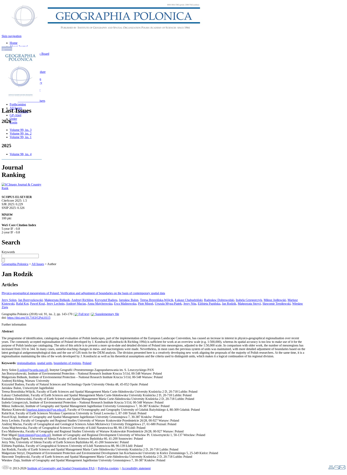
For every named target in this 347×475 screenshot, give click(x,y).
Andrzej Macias (76, 303)
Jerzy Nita (189, 303)
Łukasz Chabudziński (188, 300)
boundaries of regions (67, 363)
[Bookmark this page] (336, 468)
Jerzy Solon (9, 300)
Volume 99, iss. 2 (21, 133)
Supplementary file (106, 314)
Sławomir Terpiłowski (276, 303)
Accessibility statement (136, 468)
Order (13, 119)
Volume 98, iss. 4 (21, 154)
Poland (87, 363)
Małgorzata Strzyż (249, 303)
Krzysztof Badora (106, 300)
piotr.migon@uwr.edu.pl (34, 435)
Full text (83, 314)
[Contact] (342, 468)
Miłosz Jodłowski (275, 300)
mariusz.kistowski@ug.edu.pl (46, 409)
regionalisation (26, 363)
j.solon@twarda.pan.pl (32, 370)
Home (13, 43)
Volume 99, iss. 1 (21, 137)
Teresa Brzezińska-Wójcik (156, 300)
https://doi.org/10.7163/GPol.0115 (28, 317)
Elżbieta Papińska (209, 303)
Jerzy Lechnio (55, 303)
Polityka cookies (108, 468)
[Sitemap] (331, 468)
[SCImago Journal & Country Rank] (22, 188)
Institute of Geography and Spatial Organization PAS (61, 468)
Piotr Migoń (145, 303)
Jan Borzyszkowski (30, 300)
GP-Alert (15, 115)
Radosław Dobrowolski (219, 300)
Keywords (8, 252)
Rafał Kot (22, 303)
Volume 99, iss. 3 (21, 130)
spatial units (44, 363)
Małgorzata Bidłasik (57, 300)
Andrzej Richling (82, 300)
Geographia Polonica (15, 264)
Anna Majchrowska (99, 303)
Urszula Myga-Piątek (168, 303)
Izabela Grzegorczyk (249, 300)
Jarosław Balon (128, 300)
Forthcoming (18, 104)
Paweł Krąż (37, 303)
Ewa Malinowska (125, 303)
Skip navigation (11, 36)
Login (13, 122)
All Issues (38, 264)
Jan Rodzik (229, 303)
